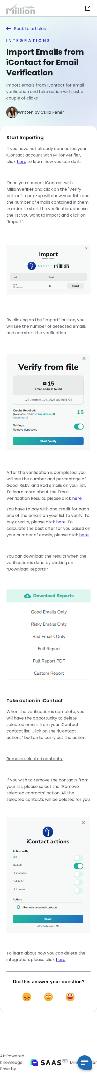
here (21, 162)
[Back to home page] (22, 8)
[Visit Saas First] (49, 1062)
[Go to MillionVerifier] (88, 8)
